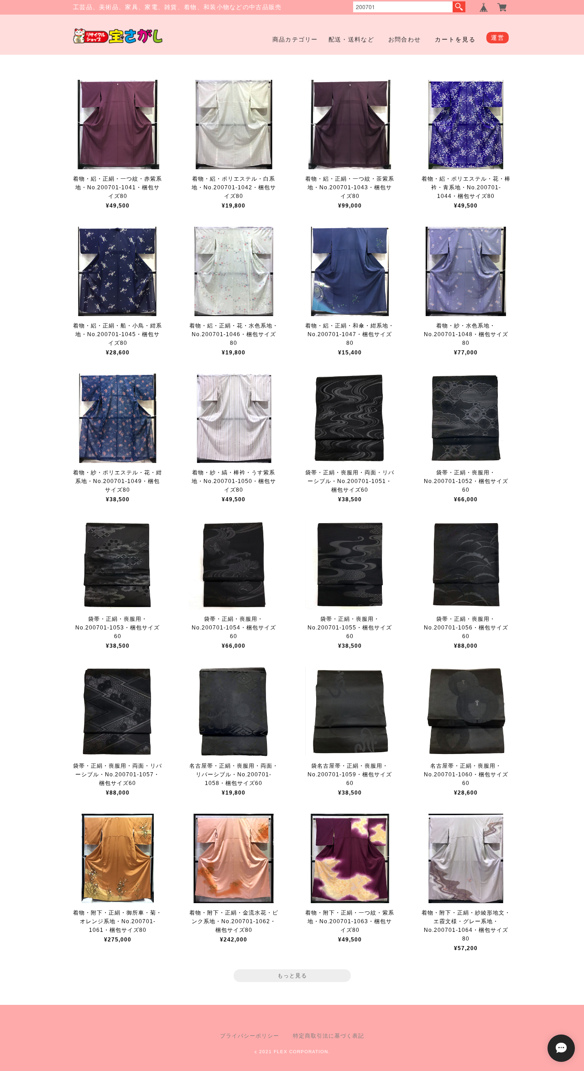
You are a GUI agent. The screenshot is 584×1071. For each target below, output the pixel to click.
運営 (497, 37)
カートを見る (455, 39)
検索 (459, 6)
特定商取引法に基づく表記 (328, 1036)
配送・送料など (351, 39)
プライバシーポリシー (249, 1036)
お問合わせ (404, 39)
